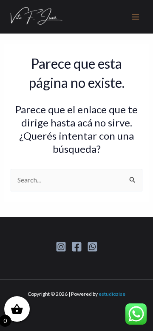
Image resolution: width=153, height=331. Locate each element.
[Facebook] (76, 246)
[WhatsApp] (92, 246)
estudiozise (112, 294)
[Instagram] (61, 246)
